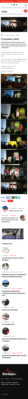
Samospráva (21, 208)
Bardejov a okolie (15, 272)
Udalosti (3, 382)
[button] (25, 11)
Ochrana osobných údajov (16, 378)
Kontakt (7, 378)
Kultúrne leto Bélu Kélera (10, 310)
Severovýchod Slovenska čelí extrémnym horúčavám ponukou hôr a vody (13, 293)
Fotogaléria (14, 382)
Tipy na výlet (8, 382)
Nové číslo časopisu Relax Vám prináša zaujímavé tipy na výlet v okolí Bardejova (10, 219)
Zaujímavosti (13, 215)
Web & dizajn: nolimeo (4, 390)
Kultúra (17, 35)
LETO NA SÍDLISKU (8, 324)
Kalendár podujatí (5, 384)
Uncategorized (13, 255)
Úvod (2, 378)
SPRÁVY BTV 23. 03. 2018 (16, 211)
